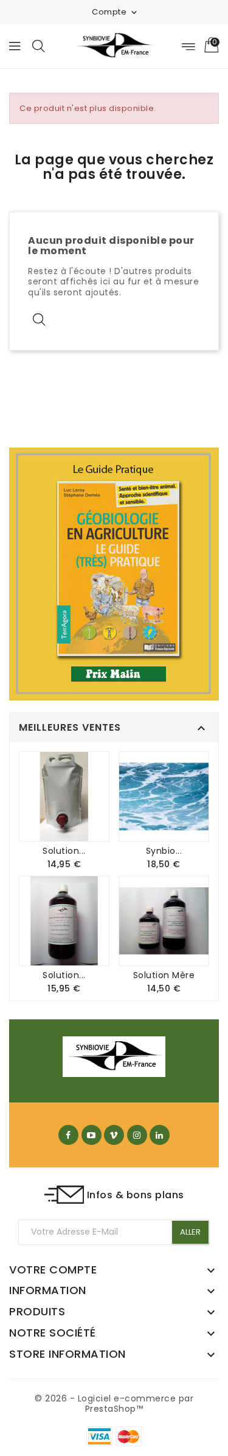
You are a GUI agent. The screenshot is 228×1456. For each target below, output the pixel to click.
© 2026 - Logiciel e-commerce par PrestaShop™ (114, 1403)
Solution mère (164, 975)
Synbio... (164, 851)
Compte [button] (115, 12)
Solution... (64, 851)
